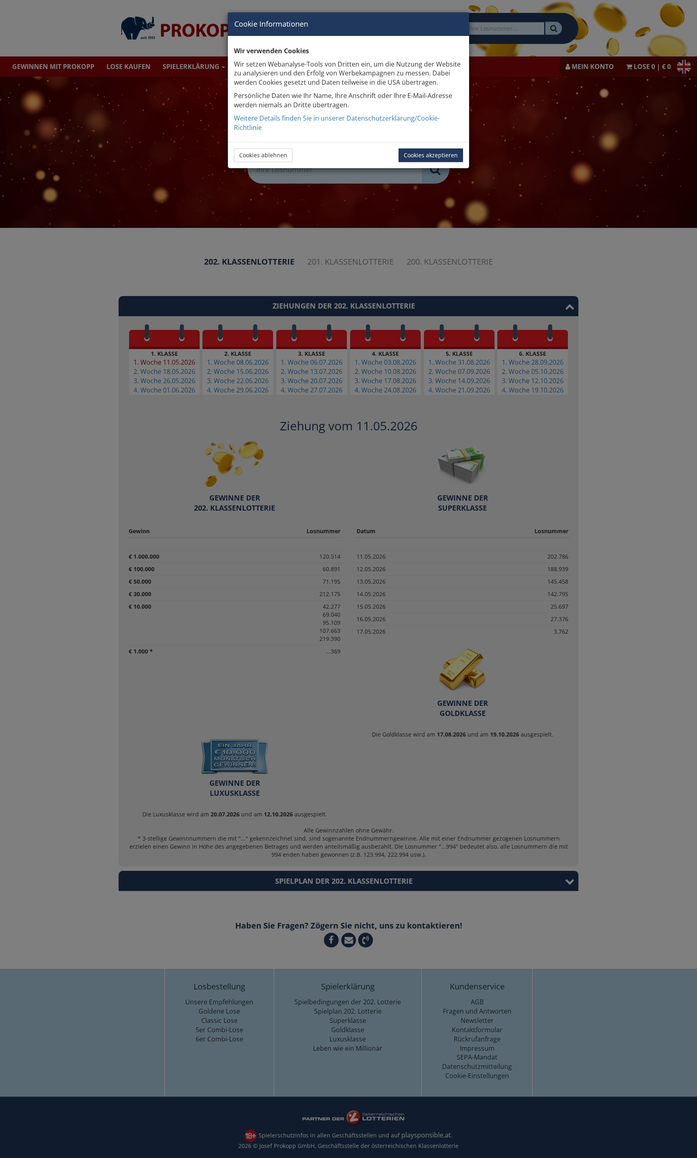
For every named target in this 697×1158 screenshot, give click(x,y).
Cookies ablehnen (263, 155)
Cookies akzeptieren (431, 155)
